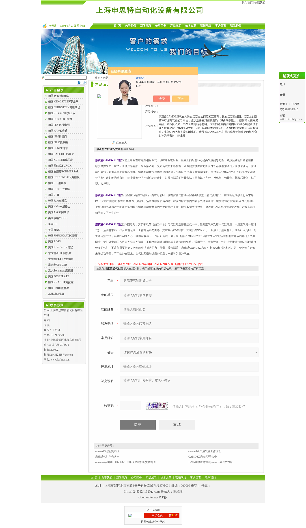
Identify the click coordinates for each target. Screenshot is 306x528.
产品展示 (175, 25)
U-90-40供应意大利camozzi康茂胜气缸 (210, 462)
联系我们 (235, 25)
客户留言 (220, 25)
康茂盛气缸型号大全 (107, 456)
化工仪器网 (153, 510)
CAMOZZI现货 (161, 264)
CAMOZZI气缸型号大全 (202, 456)
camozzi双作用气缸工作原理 (204, 451)
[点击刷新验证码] (157, 406)
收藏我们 (259, 2)
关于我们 (130, 25)
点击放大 (121, 142)
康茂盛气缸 (124, 264)
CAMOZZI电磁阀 (141, 264)
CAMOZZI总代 (194, 264)
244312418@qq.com (146, 491)
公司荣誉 (160, 25)
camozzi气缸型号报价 (107, 451)
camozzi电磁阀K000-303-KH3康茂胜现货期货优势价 (125, 462)
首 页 (117, 25)
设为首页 (247, 2)
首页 (97, 77)
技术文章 (190, 25)
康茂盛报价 (177, 264)
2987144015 (291, 109)
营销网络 (205, 25)
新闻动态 (145, 25)
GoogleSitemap (148, 497)
